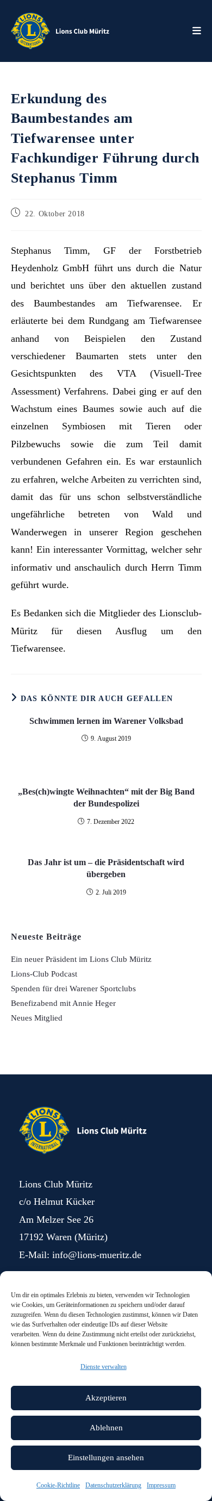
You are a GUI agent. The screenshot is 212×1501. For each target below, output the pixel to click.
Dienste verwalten (103, 1367)
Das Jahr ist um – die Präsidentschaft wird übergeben (106, 868)
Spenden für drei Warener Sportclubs (73, 988)
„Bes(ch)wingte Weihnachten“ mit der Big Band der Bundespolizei (106, 797)
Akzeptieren (106, 1397)
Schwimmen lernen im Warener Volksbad (106, 721)
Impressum (161, 1485)
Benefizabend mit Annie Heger (63, 1003)
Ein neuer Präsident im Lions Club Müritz (81, 959)
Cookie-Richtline (58, 1485)
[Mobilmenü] (197, 31)
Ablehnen (106, 1427)
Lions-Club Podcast (44, 974)
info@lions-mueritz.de (96, 1254)
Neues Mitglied (37, 1018)
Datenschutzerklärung (113, 1485)
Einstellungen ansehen (106, 1457)
